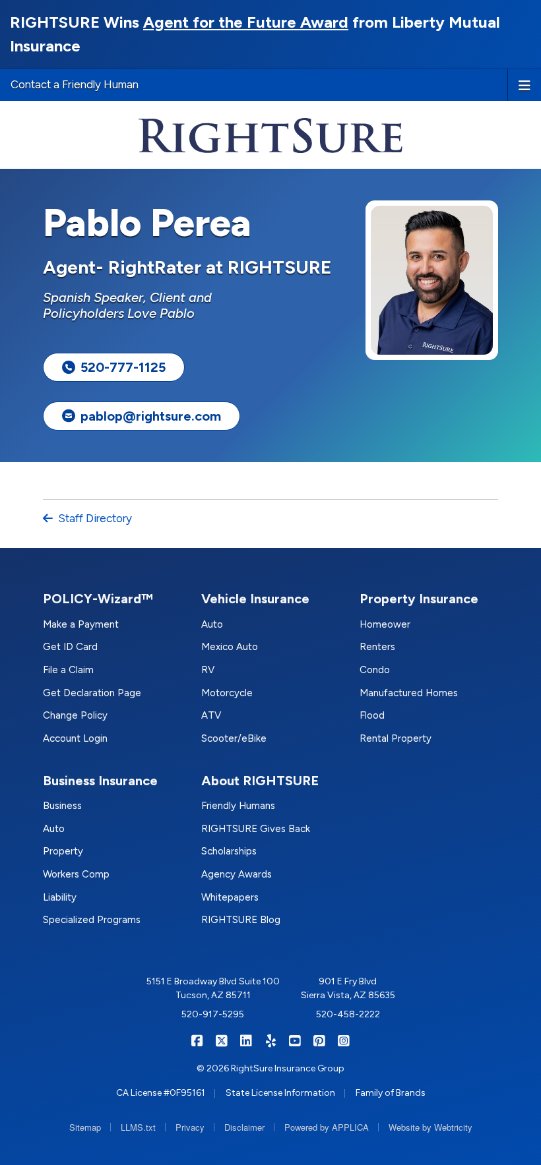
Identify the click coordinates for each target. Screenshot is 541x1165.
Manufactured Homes (409, 693)
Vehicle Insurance (255, 599)
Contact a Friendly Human (75, 84)
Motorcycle (227, 693)
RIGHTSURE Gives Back (255, 829)
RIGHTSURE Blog (240, 920)
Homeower (385, 624)
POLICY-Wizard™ (98, 599)
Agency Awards (236, 874)
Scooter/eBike (234, 738)
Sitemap (85, 1127)
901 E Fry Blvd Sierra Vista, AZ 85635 (348, 988)
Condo (375, 670)
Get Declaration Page (92, 693)
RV (207, 670)
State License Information (280, 1092)
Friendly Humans (238, 806)
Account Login (75, 738)
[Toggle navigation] (524, 84)
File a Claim (68, 670)
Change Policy (75, 715)
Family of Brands (391, 1092)
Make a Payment (81, 624)
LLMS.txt (138, 1127)
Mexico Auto (229, 647)
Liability (60, 897)
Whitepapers (230, 897)
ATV (211, 715)
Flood (372, 715)
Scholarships (229, 851)
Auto (212, 624)
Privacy (190, 1127)
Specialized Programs (92, 920)
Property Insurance (419, 599)
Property (63, 851)
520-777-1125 (123, 367)
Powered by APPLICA (326, 1127)
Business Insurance (100, 781)
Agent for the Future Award (245, 22)
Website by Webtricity (430, 1127)
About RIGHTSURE (260, 781)
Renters (377, 647)
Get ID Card (70, 647)
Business (62, 806)
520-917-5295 (212, 1014)
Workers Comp (76, 874)
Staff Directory (95, 518)
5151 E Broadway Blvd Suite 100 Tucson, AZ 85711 (213, 988)
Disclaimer (244, 1127)
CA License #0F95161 (160, 1092)
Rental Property (395, 738)
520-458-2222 (348, 1014)
